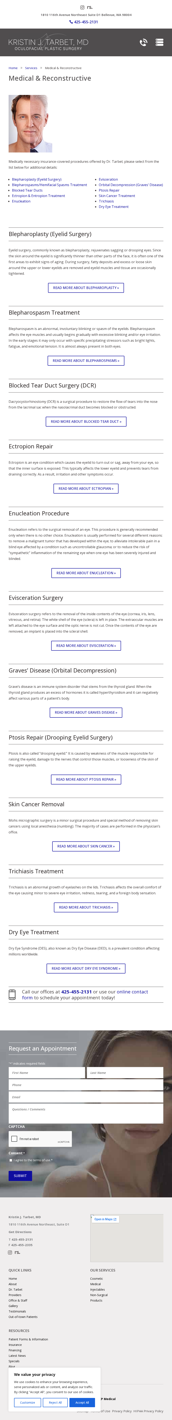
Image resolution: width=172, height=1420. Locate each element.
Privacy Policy (122, 1411)
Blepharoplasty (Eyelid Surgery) (36, 179)
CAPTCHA (17, 1126)
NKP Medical (106, 1399)
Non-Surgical (99, 1295)
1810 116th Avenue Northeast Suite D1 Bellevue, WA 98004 (86, 15)
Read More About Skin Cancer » (86, 846)
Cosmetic (96, 1279)
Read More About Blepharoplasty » (86, 287)
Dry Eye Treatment (114, 206)
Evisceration (108, 179)
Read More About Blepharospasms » (86, 360)
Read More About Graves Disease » (86, 712)
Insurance (15, 1345)
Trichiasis (106, 201)
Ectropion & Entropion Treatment (38, 195)
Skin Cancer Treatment (117, 195)
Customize (27, 1402)
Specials (14, 1361)
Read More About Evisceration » (86, 645)
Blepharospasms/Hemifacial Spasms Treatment (49, 185)
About (13, 1284)
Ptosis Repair (109, 190)
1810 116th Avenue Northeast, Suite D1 (39, 1224)
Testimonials (17, 1311)
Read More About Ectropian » (86, 488)
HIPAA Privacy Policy (148, 1411)
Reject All (55, 1402)
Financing (15, 1350)
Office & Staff (18, 1300)
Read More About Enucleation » (86, 573)
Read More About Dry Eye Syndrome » (86, 968)
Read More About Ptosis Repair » (86, 779)
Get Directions (20, 1232)
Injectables (97, 1289)
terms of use (41, 1160)
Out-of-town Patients (23, 1317)
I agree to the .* (33, 1160)
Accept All (82, 1402)
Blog (12, 1367)
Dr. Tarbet (15, 1289)
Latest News (17, 1356)
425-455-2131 (86, 21)
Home (13, 1279)
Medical (95, 1284)
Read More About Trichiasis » (86, 907)
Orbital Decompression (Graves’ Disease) (131, 185)
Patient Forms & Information (28, 1339)
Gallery (13, 1306)
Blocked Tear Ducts (27, 190)
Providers (15, 1295)
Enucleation (21, 201)
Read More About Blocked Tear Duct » (86, 421)
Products (96, 1300)
